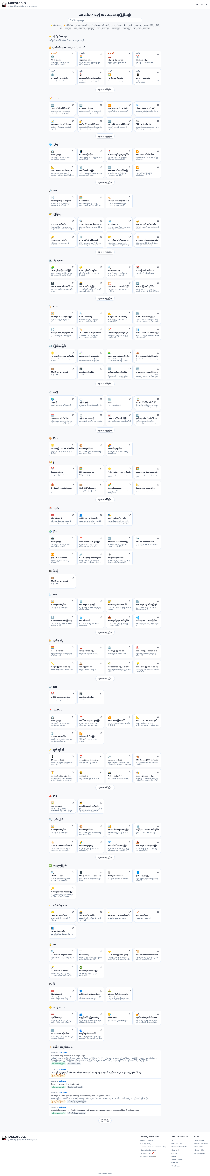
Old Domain (176, 1166)
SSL (135, 29)
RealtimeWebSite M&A (180, 1147)
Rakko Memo (200, 1153)
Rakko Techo (199, 1140)
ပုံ (140, 25)
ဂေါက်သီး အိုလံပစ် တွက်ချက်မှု (76, 1113)
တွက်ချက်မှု (68, 29)
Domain (175, 1156)
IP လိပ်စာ (82, 29)
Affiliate (175, 1163)
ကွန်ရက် (84, 25)
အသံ (75, 29)
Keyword (175, 1150)
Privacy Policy (146, 1144)
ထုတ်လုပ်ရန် (90, 29)
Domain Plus (199, 1150)
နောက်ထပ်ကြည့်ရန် (105, 90)
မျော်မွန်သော (146, 29)
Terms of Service (147, 1140)
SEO (90, 25)
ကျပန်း (146, 25)
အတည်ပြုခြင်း (116, 29)
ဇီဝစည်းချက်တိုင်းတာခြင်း (75, 1087)
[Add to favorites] (72, 54)
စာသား (78, 25)
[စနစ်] (201, 4)
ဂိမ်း (139, 29)
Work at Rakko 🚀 (147, 1153)
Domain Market (178, 1159)
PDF (61, 29)
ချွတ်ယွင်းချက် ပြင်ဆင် (58, 1075)
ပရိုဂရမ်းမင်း (105, 25)
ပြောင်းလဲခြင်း (122, 25)
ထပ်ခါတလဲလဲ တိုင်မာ (74, 1064)
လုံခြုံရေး (97, 25)
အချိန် (130, 25)
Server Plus (199, 1147)
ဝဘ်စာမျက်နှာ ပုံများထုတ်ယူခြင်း (77, 1101)
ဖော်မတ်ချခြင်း (127, 29)
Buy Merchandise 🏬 (148, 1156)
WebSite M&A (177, 1144)
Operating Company (148, 1150)
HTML (114, 25)
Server (174, 1153)
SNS (98, 29)
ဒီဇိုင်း (136, 25)
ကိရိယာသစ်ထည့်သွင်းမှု (58, 1064)
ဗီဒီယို (157, 25)
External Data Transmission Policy (153, 1147)
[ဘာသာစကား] (197, 4)
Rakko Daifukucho (201, 1144)
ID (173, 1140)
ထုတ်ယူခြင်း (105, 29)
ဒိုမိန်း (151, 25)
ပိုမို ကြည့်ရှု (105, 1120)
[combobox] (106, 20)
